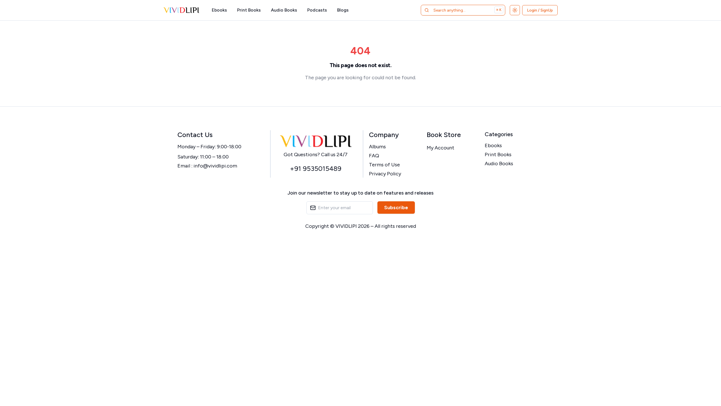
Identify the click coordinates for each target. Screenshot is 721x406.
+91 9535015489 (315, 168)
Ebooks (219, 10)
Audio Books (284, 10)
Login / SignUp (540, 10)
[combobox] (455, 10)
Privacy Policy (385, 174)
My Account (440, 148)
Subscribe (396, 207)
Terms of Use (384, 165)
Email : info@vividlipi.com (207, 166)
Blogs (343, 10)
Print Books (249, 10)
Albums (377, 147)
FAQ (374, 156)
